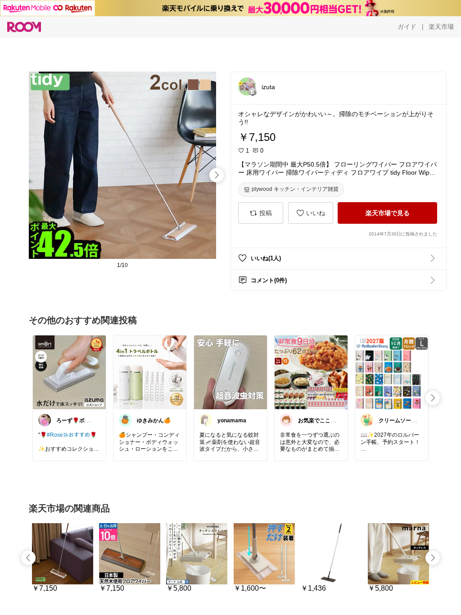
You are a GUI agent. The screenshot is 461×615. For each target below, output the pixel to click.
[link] (69, 371)
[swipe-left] (28, 558)
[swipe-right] (216, 175)
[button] (247, 86)
